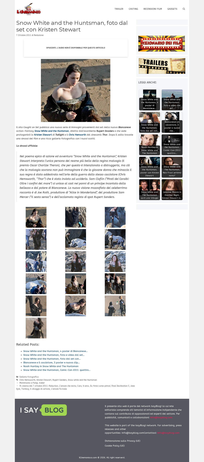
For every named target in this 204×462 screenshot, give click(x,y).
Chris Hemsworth (27, 380)
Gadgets (172, 9)
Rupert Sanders (59, 380)
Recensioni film (152, 9)
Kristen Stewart (43, 380)
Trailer (118, 9)
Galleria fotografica (29, 377)
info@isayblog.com (161, 417)
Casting (133, 9)
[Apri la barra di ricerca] (184, 9)
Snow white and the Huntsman (82, 380)
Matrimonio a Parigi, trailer (32, 383)
